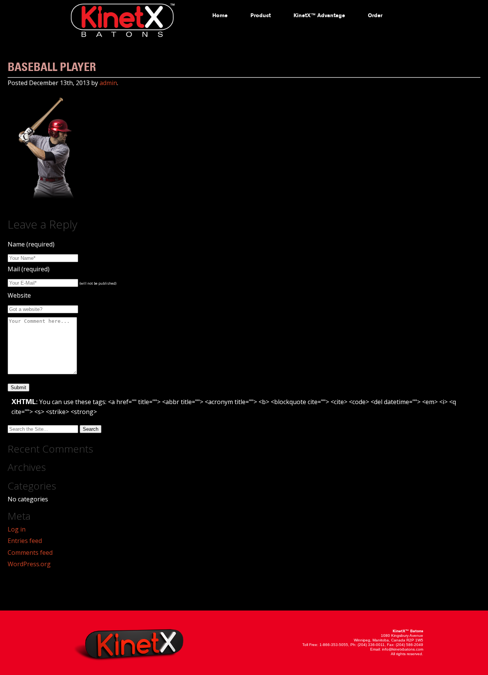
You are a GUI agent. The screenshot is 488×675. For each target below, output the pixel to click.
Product (260, 15)
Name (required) (31, 244)
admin (108, 83)
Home (220, 15)
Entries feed (25, 540)
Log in (17, 529)
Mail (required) (29, 269)
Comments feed (30, 552)
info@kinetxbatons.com (402, 649)
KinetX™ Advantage (319, 15)
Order (375, 15)
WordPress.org (29, 564)
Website (19, 295)
